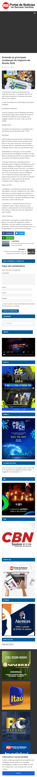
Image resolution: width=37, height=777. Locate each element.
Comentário (5, 273)
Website (4, 298)
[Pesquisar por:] (18, 323)
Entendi (18, 773)
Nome (4, 287)
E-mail (4, 293)
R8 (13, 67)
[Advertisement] (18, 34)
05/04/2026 (6, 67)
